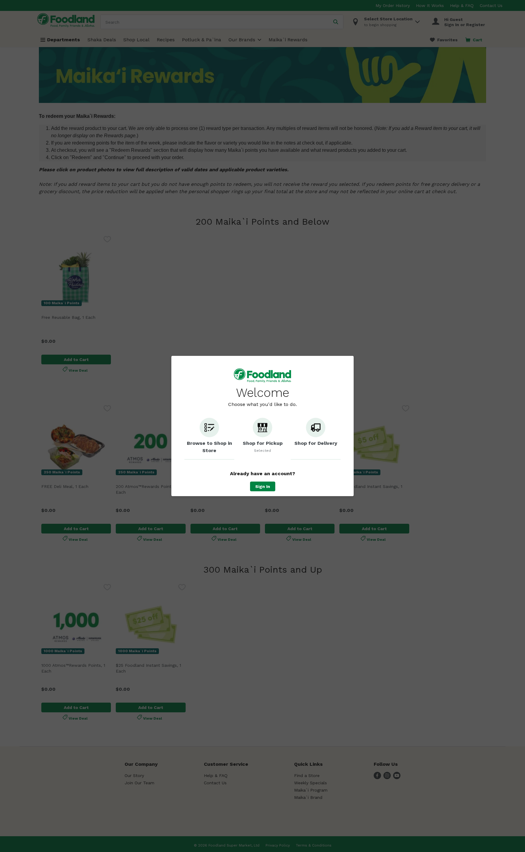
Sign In (262, 486)
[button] (209, 439)
